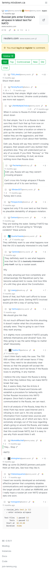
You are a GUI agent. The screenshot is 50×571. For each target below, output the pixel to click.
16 (5, 30)
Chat (5, 68)
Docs (4, 556)
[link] (10, 30)
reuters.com (11, 38)
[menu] (46, 2)
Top (12, 62)
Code (4, 561)
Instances (6, 551)
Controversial (23, 62)
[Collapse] (5, 75)
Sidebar (7, 56)
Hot (5, 62)
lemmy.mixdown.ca (13, 2)
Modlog (5, 546)
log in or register (25, 48)
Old (42, 62)
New (35, 62)
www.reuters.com (9, 26)
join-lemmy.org (9, 566)
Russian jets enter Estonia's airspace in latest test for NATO (18, 20)
